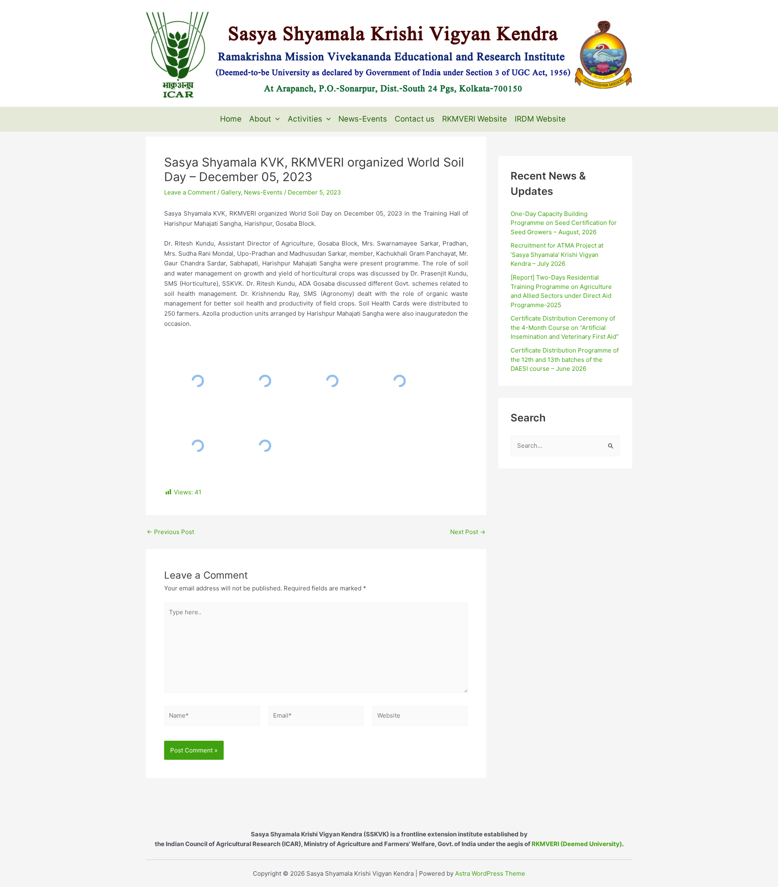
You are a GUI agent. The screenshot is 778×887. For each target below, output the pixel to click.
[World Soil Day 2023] (197, 381)
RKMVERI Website (474, 119)
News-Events (362, 119)
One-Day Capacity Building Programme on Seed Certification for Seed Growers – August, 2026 (564, 223)
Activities (305, 119)
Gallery (231, 192)
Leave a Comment (190, 192)
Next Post (467, 532)
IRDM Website (540, 119)
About (260, 119)
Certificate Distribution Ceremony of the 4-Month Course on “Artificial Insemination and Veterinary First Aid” (565, 327)
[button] (275, 119)
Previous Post (170, 532)
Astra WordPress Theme (490, 873)
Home (231, 119)
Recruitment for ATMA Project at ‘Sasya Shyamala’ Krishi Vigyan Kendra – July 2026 (557, 254)
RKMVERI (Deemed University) (577, 844)
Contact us (414, 119)
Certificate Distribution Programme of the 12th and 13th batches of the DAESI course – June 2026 (565, 359)
